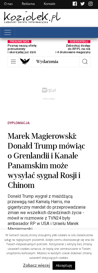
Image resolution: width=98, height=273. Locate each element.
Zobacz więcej (36, 265)
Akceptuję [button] (64, 265)
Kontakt (49, 3)
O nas (8, 3)
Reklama (28, 3)
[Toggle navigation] (7, 32)
